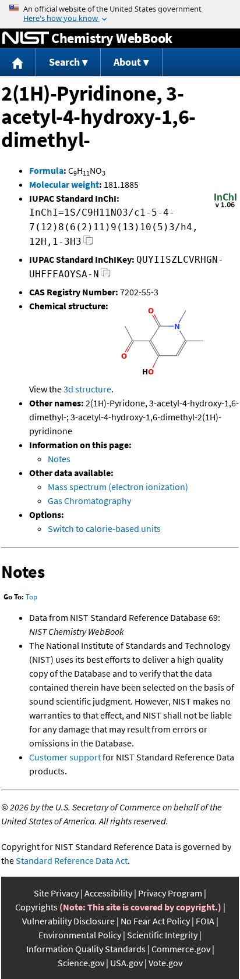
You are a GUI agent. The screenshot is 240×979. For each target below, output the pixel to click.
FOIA (205, 921)
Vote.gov (165, 963)
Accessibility (108, 893)
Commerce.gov (180, 949)
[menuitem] (18, 62)
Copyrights (36, 907)
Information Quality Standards (86, 949)
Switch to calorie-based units (104, 528)
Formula (46, 170)
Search (64, 62)
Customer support (65, 757)
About (127, 62)
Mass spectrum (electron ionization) (118, 486)
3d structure (87, 389)
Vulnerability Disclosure (68, 921)
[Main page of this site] (18, 62)
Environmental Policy (79, 935)
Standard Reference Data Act (72, 860)
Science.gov (81, 963)
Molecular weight (64, 184)
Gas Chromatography (89, 500)
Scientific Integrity (162, 935)
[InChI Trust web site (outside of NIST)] (225, 206)
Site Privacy (56, 893)
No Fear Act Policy (155, 921)
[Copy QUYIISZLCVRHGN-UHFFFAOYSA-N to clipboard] (106, 276)
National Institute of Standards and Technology (25, 38)
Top (31, 597)
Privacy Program (170, 893)
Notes (59, 459)
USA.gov (126, 963)
